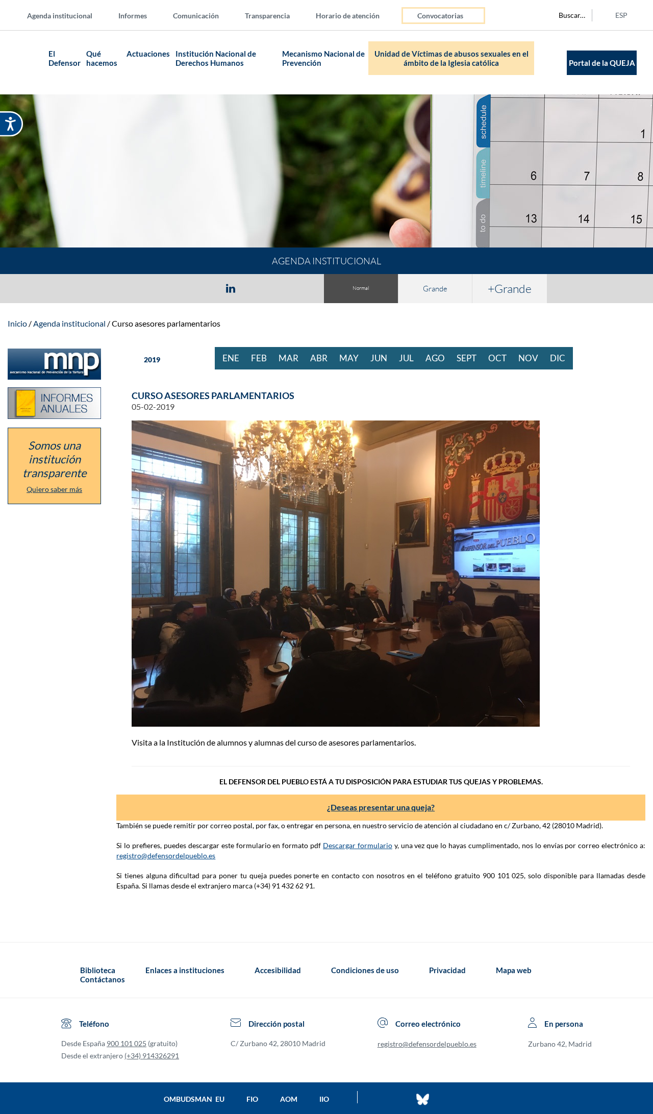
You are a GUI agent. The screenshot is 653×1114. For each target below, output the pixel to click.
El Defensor (64, 58)
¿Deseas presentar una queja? (381, 807)
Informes (132, 15)
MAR (292, 358)
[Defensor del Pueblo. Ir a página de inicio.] (25, 62)
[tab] (171, 288)
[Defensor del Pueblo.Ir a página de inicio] (70, 974)
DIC (561, 358)
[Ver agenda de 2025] (134, 360)
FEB (262, 358)
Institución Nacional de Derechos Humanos (215, 58)
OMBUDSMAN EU (194, 1099)
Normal (361, 288)
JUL (410, 358)
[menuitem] (68, 15)
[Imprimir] (292, 288)
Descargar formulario (357, 845)
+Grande (510, 288)
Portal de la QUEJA (602, 62)
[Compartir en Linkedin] (230, 288)
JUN (382, 358)
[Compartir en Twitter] (200, 288)
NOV (532, 358)
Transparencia (267, 15)
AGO (439, 358)
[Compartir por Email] (260, 288)
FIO (252, 1099)
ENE (234, 358)
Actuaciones (148, 53)
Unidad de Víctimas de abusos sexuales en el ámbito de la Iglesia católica (451, 58)
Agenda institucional (59, 15)
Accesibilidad (278, 970)
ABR (322, 358)
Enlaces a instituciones (184, 970)
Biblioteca (97, 970)
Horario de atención (348, 15)
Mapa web (514, 970)
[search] (566, 15)
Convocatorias (440, 15)
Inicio (17, 323)
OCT (501, 358)
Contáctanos (102, 979)
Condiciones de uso (365, 970)
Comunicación (196, 15)
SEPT (470, 358)
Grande (435, 288)
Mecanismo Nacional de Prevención (323, 58)
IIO (324, 1099)
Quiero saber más (54, 489)
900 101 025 (126, 1043)
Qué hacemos (101, 58)
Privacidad (447, 970)
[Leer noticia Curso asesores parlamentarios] (381, 573)
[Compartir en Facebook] (171, 288)
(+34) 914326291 (151, 1055)
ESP (621, 15)
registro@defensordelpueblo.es (165, 855)
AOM (288, 1099)
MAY (352, 358)
